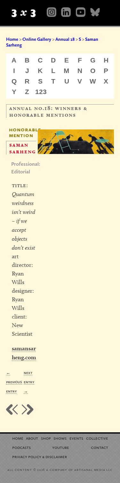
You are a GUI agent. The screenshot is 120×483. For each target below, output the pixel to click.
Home (12, 39)
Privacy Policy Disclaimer (39, 456)
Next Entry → (29, 381)
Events (76, 438)
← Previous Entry (14, 381)
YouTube (60, 447)
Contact (99, 447)
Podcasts (21, 447)
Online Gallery (36, 39)
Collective (97, 438)
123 (41, 91)
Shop (46, 438)
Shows (60, 438)
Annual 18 (65, 39)
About (32, 438)
